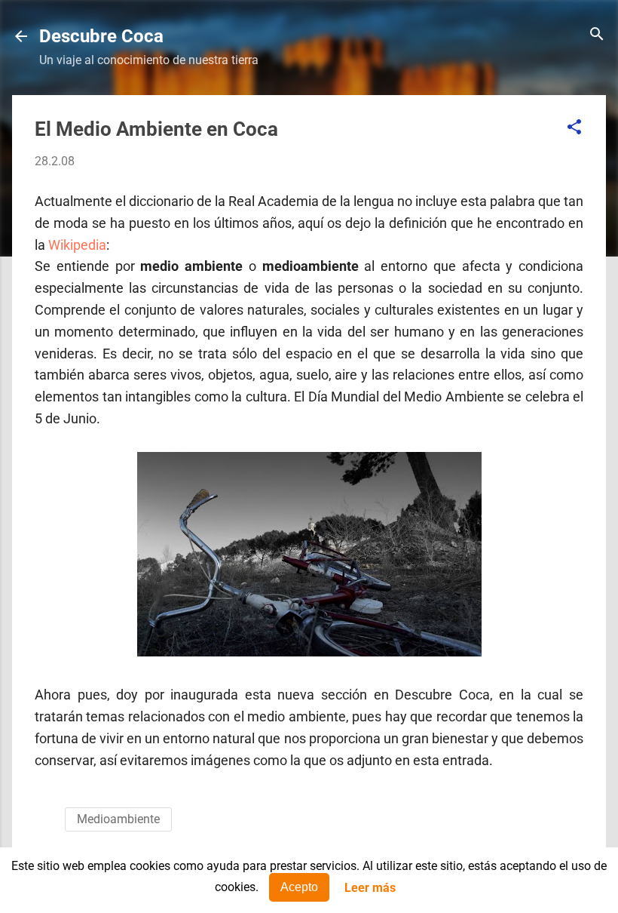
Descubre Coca (101, 36)
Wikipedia (77, 245)
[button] (574, 128)
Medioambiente (118, 819)
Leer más (370, 888)
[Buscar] (597, 35)
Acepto (299, 887)
